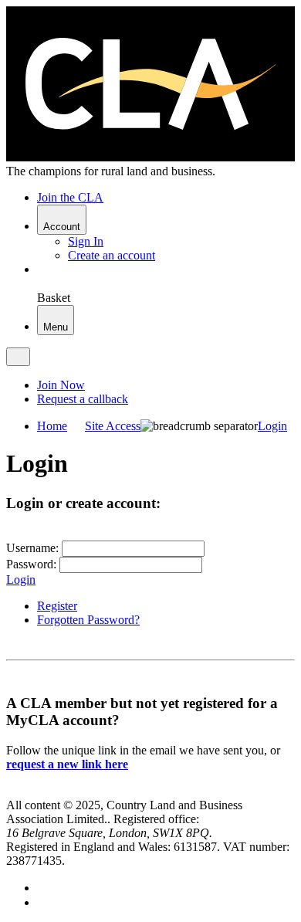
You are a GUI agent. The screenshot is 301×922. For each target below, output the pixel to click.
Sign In (85, 241)
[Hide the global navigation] (18, 356)
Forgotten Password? (88, 619)
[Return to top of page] (12, 791)
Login (21, 579)
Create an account (111, 255)
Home (52, 425)
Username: (32, 547)
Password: (31, 564)
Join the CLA (70, 197)
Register (57, 605)
